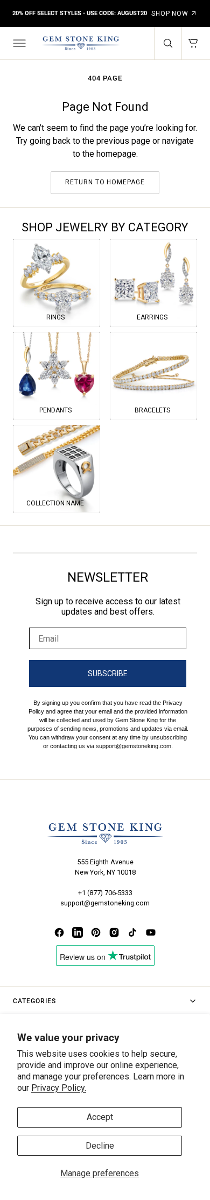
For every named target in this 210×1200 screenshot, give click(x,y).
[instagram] (114, 932)
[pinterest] (95, 932)
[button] (18, 43)
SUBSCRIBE (108, 673)
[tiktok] (132, 932)
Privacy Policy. (58, 1088)
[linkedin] (77, 932)
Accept (100, 1117)
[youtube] (150, 932)
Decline (100, 1146)
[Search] (168, 43)
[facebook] (59, 932)
